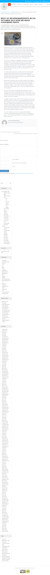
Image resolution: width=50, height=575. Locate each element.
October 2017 (4, 444)
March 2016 (4, 467)
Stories (3, 287)
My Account (46, 1)
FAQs (3, 544)
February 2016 (5, 469)
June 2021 (4, 381)
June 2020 (4, 398)
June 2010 (4, 508)
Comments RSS (37, 1)
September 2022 (5, 359)
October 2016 (4, 459)
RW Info (13, 4)
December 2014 (5, 472)
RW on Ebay (26, 4)
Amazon (3, 263)
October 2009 (4, 519)
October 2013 (4, 477)
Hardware (6, 234)
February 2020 (5, 404)
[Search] (10, 183)
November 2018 (5, 426)
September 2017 (5, 446)
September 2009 (5, 521)
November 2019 (5, 408)
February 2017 (5, 456)
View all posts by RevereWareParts (16, 122)
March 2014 (4, 475)
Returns (3, 277)
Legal (31, 4)
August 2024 (4, 330)
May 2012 (4, 486)
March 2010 (4, 512)
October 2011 (4, 489)
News (36, 4)
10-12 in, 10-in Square (7, 206)
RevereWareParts (5, 25)
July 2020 (4, 397)
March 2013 (4, 480)
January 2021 (5, 388)
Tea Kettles (6, 214)
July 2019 (4, 414)
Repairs (3, 276)
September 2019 (5, 411)
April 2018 (4, 436)
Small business (5, 286)
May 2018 (4, 434)
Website (13, 166)
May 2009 (4, 526)
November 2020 (5, 391)
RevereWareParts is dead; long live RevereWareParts (6, 306)
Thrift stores (4, 289)
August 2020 (4, 395)
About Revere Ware (6, 540)
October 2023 (4, 341)
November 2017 (5, 443)
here (28, 57)
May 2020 (4, 400)
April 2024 (4, 335)
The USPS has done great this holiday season (10, 132)
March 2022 (4, 368)
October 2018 (4, 427)
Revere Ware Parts (5, 12)
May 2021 (4, 382)
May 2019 (4, 417)
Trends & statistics (5, 292)
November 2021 (5, 374)
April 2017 (4, 453)
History (19, 4)
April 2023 (4, 349)
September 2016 (5, 460)
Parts (3, 274)
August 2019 (4, 413)
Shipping (4, 284)
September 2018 (5, 428)
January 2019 (5, 423)
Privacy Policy (5, 549)
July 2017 (4, 449)
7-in (6, 200)
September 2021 (5, 377)
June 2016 (4, 463)
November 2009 (5, 518)
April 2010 (4, 511)
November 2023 (5, 339)
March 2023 (4, 351)
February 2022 (5, 369)
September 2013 (5, 479)
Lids (5, 221)
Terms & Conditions (6, 556)
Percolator (6, 224)
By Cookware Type (6, 191)
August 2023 (4, 343)
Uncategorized (5, 293)
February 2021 (5, 387)
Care (3, 264)
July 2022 (4, 362)
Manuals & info (5, 271)
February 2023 (5, 352)
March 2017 (4, 454)
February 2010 (5, 513)
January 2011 (4, 498)
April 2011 (4, 495)
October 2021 (4, 375)
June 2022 (4, 364)
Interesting (4, 270)
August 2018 (4, 430)
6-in (6, 198)
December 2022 (5, 355)
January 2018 (5, 440)
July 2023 (4, 345)
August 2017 (4, 447)
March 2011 (4, 496)
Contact (40, 4)
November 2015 (5, 470)
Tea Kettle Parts (7, 243)
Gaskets (5, 233)
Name (15, 159)
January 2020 (5, 405)
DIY (3, 266)
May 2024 (4, 333)
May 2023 (4, 348)
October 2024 (4, 329)
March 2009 (4, 529)
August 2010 (4, 505)
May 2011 (4, 493)
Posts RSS (29, 1)
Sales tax (4, 283)
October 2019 (4, 410)
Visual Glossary (5, 560)
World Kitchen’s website (15, 66)
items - (49, 4)
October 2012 (4, 485)
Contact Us (4, 542)
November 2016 (5, 457)
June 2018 (4, 433)
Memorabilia (4, 273)
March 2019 (4, 420)
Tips (3, 290)
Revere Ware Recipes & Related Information (6, 553)
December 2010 (5, 499)
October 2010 (4, 502)
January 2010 (5, 515)
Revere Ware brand (6, 279)
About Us (4, 539)
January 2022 (5, 371)
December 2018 (5, 424)
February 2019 (5, 421)
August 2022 (4, 361)
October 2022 (4, 358)
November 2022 (5, 356)
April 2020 (4, 401)
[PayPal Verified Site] (28, 571)
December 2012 (5, 483)
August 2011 (4, 490)
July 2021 (4, 379)
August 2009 (4, 522)
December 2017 (5, 441)
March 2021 (4, 385)
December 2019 (5, 407)
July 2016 (4, 462)
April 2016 (4, 466)
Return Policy (4, 550)
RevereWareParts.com (16, 12)
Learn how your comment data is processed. (24, 173)
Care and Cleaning (6, 543)
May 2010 (4, 509)
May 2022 (4, 365)
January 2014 (5, 476)
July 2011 (4, 492)
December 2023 (5, 338)
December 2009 (5, 516)
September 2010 (5, 503)
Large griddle (6, 223)
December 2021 (5, 372)
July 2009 (4, 524)
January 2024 (5, 336)
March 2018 (4, 437)
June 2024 (4, 332)
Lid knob (5, 236)
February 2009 (5, 531)
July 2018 (4, 431)
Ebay (3, 267)
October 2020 (4, 392)
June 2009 (4, 525)
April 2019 (4, 418)
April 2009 (4, 528)
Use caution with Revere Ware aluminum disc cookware (25, 133)
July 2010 (4, 506)
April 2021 (4, 384)
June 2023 (4, 346)
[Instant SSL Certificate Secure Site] (23, 571)
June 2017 (4, 450)
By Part (3, 226)
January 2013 (5, 482)
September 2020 (5, 394)
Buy (9, 4)
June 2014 (4, 473)
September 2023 (5, 342)
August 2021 (4, 378)
